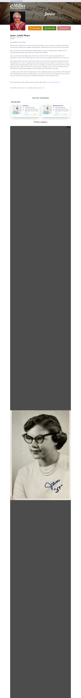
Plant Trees (35, 114)
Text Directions (26, 114)
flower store (42, 87)
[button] (17, 108)
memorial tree (24, 87)
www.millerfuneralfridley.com (53, 82)
